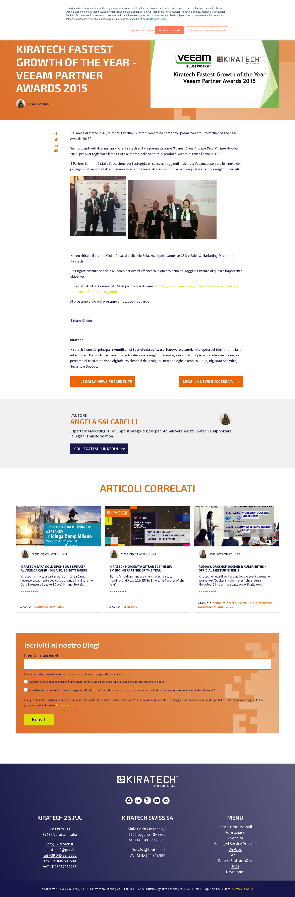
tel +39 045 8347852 (60, 855)
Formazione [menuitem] (235, 832)
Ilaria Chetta (216, 554)
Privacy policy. (64, 705)
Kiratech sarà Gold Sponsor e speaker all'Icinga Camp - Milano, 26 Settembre (54, 568)
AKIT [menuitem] (235, 854)
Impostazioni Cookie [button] (142, 30)
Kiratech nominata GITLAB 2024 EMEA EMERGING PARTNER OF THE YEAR (141, 568)
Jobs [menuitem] (235, 866)
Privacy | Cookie (243, 889)
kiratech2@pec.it (60, 849)
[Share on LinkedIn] (56, 145)
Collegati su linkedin (96, 448)
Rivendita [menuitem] (235, 837)
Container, (220, 603)
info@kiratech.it (59, 843)
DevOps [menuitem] (235, 849)
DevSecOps (130, 606)
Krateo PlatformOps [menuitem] (235, 860)
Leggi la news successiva (208, 381)
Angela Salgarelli (38, 103)
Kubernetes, (206, 606)
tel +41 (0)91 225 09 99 (147, 839)
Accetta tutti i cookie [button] (169, 30)
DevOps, (232, 603)
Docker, (242, 603)
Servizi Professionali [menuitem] (235, 826)
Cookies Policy (158, 18)
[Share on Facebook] (56, 134)
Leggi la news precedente (106, 381)
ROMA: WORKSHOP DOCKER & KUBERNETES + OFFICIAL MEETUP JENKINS (232, 568)
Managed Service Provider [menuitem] (235, 843)
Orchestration (223, 606)
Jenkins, (253, 603)
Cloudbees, (266, 603)
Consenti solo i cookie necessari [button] (207, 30)
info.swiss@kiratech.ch (147, 849)
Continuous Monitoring (50, 606)
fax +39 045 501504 (60, 860)
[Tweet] (56, 139)
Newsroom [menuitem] (235, 871)
